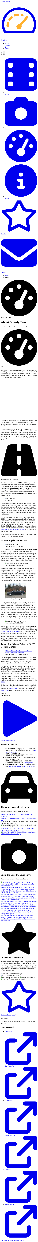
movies (3, 682)
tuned (14, 766)
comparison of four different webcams (12, 529)
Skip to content (5, 1)
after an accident (29, 766)
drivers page (14, 688)
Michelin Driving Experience (10, 631)
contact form (4, 690)
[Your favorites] (1, 53)
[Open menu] (4, 53)
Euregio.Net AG (19, 1240)
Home (6, 275)
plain (9, 766)
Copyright (4, 1240)
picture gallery (28, 763)
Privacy (10, 1240)
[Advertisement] (19, 398)
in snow (18, 766)
